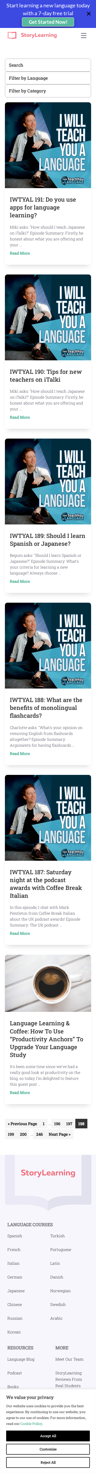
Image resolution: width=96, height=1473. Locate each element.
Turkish (57, 1235)
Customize (48, 1449)
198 (82, 1124)
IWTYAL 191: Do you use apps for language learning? (43, 207)
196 (58, 1124)
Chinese (14, 1304)
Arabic (56, 1318)
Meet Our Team (69, 1359)
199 (12, 1135)
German (14, 1276)
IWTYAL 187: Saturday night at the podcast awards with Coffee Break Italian (46, 883)
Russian (14, 1318)
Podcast (14, 1372)
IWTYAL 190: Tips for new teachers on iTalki (46, 375)
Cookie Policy (31, 1423)
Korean (14, 1331)
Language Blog (20, 1359)
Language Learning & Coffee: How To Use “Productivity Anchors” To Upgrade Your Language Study (46, 1039)
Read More (28, 253)
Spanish (14, 1235)
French (13, 1249)
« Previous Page (22, 1124)
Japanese (16, 1290)
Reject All (48, 1462)
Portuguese (60, 1249)
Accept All (48, 1436)
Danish (56, 1276)
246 (40, 1135)
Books (13, 1386)
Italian (13, 1263)
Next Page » (59, 1135)
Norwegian (60, 1290)
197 (70, 1124)
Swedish (58, 1304)
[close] (91, 14)
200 (24, 1135)
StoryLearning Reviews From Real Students (68, 1379)
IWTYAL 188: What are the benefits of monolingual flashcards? (46, 707)
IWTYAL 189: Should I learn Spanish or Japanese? (47, 539)
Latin (55, 1263)
